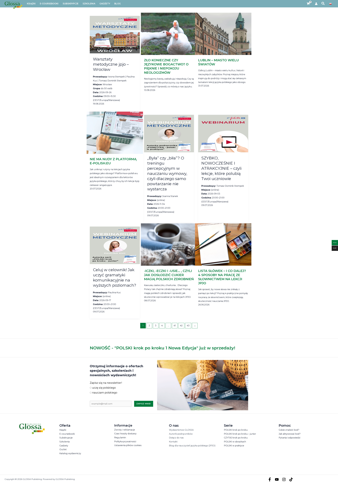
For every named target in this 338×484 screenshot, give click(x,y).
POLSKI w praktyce (234, 445)
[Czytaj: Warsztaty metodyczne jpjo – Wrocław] (115, 34)
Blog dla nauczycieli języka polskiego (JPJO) (192, 445)
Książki (62, 430)
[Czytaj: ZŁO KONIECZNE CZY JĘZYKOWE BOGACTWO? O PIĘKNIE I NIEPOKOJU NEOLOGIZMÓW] (169, 33)
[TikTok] (291, 479)
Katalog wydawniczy (70, 453)
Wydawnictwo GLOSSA (181, 430)
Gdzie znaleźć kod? (289, 430)
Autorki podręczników (181, 434)
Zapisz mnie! (143, 403)
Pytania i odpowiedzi (289, 437)
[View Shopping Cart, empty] (308, 3)
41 (175, 325)
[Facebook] (270, 479)
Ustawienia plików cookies (127, 445)
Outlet (63, 449)
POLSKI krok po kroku (236, 430)
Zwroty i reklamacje (124, 430)
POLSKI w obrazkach (235, 441)
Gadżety (63, 445)
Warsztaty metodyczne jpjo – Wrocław (111, 64)
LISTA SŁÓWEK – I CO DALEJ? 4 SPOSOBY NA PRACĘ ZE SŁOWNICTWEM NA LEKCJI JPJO (222, 277)
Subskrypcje (66, 437)
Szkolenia (64, 441)
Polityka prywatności (125, 441)
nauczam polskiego (104, 392)
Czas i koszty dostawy (125, 433)
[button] (323, 3)
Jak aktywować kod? (290, 434)
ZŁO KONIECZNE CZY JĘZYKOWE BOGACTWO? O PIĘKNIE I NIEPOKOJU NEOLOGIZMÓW (166, 66)
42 (181, 325)
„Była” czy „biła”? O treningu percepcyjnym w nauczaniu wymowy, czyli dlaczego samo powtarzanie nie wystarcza (167, 173)
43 (188, 325)
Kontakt (173, 441)
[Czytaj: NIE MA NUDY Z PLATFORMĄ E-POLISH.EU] (115, 132)
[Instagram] (284, 479)
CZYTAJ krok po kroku (236, 437)
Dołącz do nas (176, 437)
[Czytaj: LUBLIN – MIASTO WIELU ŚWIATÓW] (223, 33)
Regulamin (120, 437)
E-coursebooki (67, 434)
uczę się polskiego (103, 387)
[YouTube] (277, 479)
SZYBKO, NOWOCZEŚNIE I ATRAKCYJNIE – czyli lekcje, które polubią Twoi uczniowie (221, 168)
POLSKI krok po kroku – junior (240, 434)
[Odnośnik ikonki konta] (316, 3)
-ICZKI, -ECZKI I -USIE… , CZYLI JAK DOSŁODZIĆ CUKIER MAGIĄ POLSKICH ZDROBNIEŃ (169, 275)
